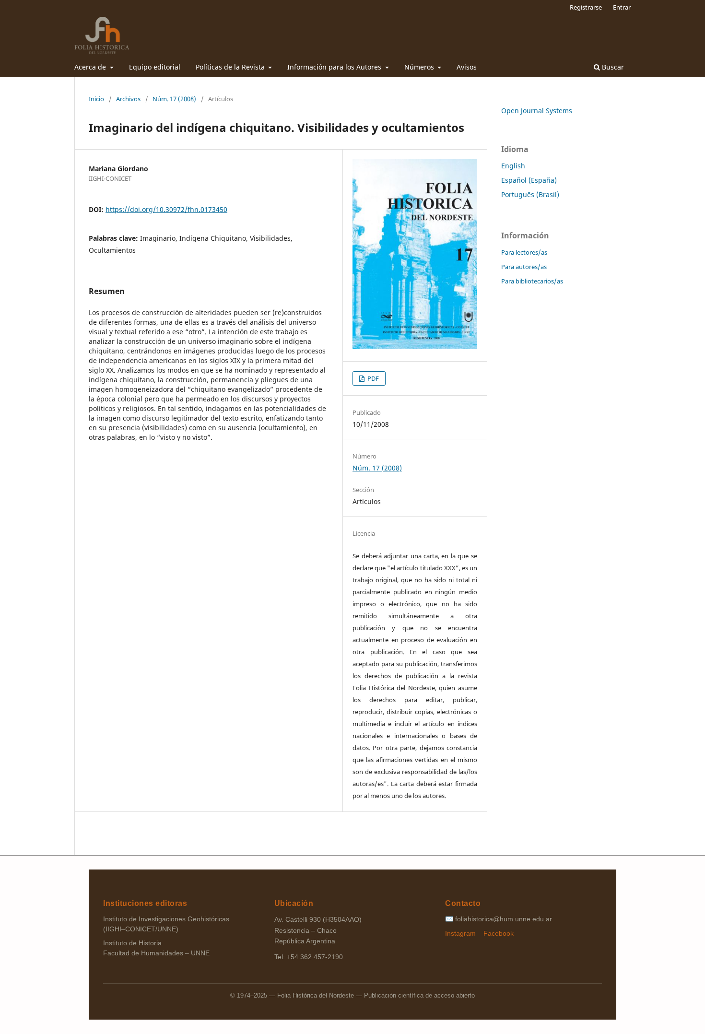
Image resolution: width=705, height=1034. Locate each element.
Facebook (498, 933)
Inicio (96, 98)
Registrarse (586, 7)
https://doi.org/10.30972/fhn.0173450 (166, 209)
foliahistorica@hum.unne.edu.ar (503, 919)
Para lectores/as (524, 252)
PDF (372, 378)
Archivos (128, 98)
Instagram (461, 933)
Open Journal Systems (536, 110)
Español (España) (529, 180)
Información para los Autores (335, 66)
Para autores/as (524, 266)
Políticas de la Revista (231, 66)
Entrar (622, 7)
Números (420, 66)
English (513, 165)
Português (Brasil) (530, 194)
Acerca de (91, 66)
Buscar (612, 66)
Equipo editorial (154, 66)
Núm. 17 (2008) (174, 98)
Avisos (467, 66)
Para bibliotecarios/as (532, 281)
